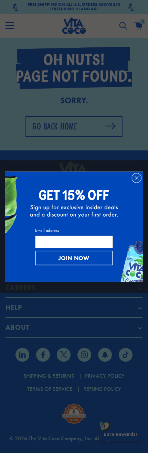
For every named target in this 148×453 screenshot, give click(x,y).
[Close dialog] (136, 177)
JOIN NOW (74, 258)
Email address (47, 230)
